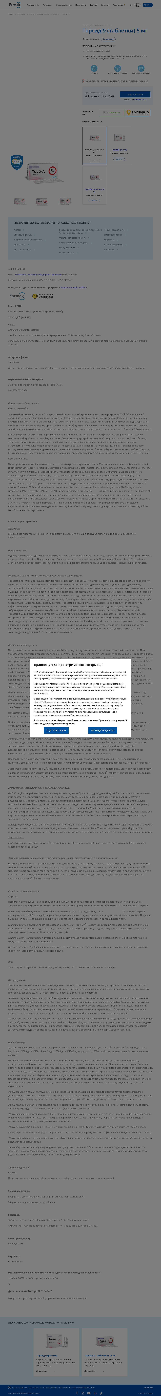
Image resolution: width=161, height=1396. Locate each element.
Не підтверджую (102, 730)
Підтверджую (56, 730)
